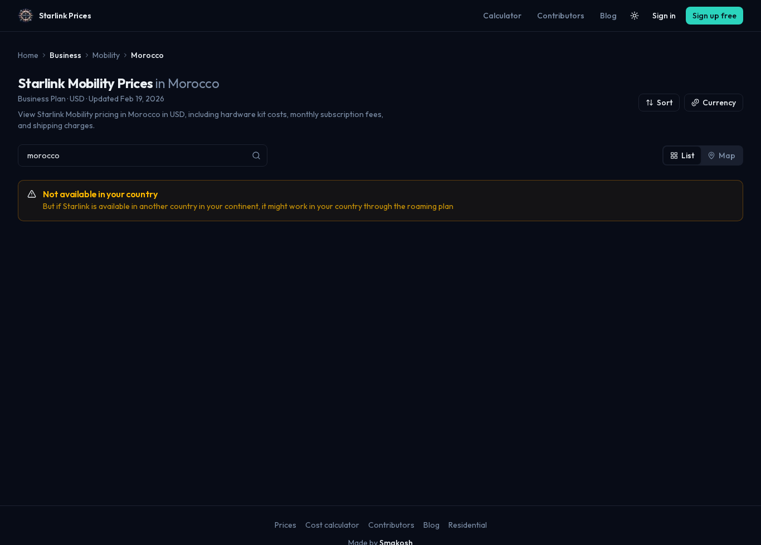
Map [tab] (727, 155)
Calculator (502, 16)
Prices (285, 525)
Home (28, 55)
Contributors (560, 16)
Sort (664, 103)
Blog (608, 16)
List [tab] (687, 155)
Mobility (106, 55)
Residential (467, 525)
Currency (719, 103)
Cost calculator (332, 525)
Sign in (664, 16)
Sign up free (714, 16)
